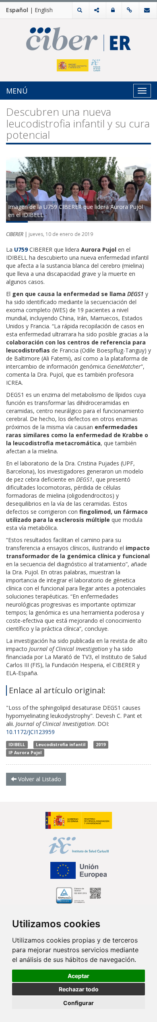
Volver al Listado (39, 779)
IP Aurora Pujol (24, 752)
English (44, 10)
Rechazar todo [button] (79, 989)
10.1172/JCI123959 (30, 732)
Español (17, 10)
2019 (100, 744)
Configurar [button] (78, 1002)
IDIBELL (16, 744)
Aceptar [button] (78, 975)
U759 (21, 249)
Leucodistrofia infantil (60, 744)
